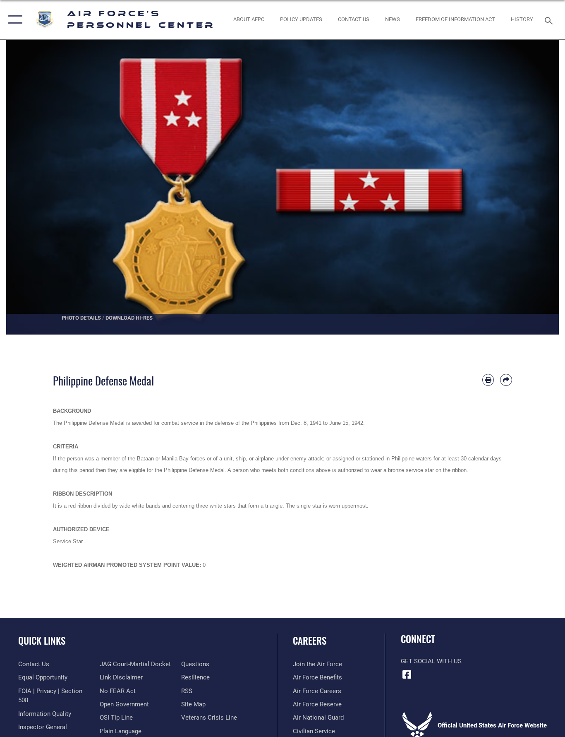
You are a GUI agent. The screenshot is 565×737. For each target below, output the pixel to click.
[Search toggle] (550, 20)
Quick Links (41, 640)
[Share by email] (506, 380)
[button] (13, 19)
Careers (309, 640)
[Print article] (488, 380)
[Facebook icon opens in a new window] (407, 674)
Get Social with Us (431, 661)
